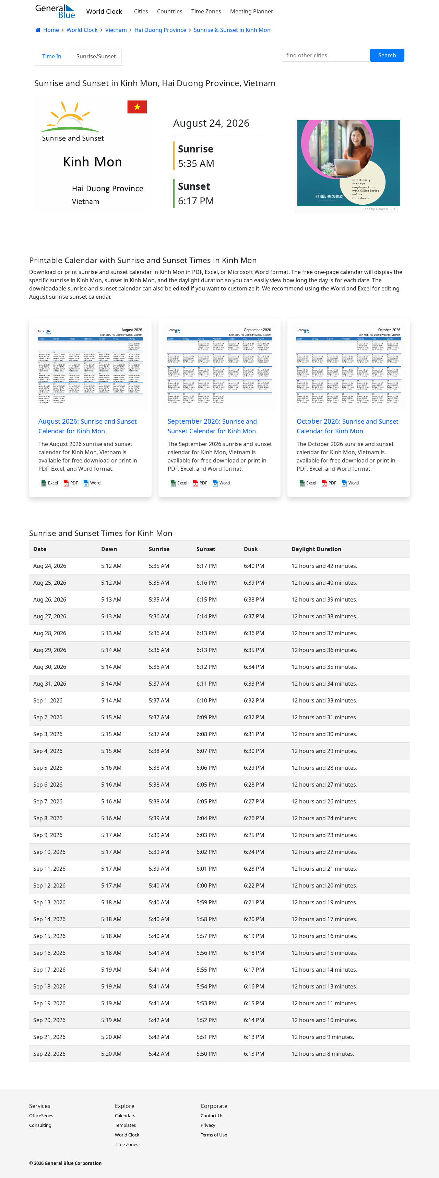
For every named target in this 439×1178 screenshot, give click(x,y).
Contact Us (212, 1115)
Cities (141, 11)
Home (50, 30)
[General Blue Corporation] (55, 11)
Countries (169, 11)
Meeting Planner (251, 11)
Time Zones (206, 11)
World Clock (104, 11)
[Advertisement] (346, 256)
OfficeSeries (41, 1115)
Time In (51, 56)
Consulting (40, 1125)
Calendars (125, 1115)
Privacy (208, 1125)
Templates (125, 1125)
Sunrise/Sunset (96, 56)
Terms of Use (214, 1135)
